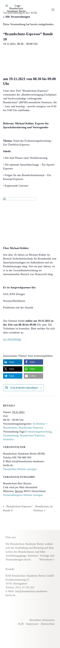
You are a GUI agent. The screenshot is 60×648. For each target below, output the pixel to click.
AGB (21, 623)
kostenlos (8, 439)
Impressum (32, 623)
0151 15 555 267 (25, 587)
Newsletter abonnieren (41, 619)
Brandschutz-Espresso (30, 427)
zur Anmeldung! (12, 339)
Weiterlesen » (46, 559)
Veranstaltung (10, 435)
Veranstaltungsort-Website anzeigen (23, 494)
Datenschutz (47, 623)
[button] (53, 9)
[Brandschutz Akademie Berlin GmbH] (16, 9)
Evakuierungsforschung (38, 431)
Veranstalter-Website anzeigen (20, 469)
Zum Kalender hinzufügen (24, 387)
